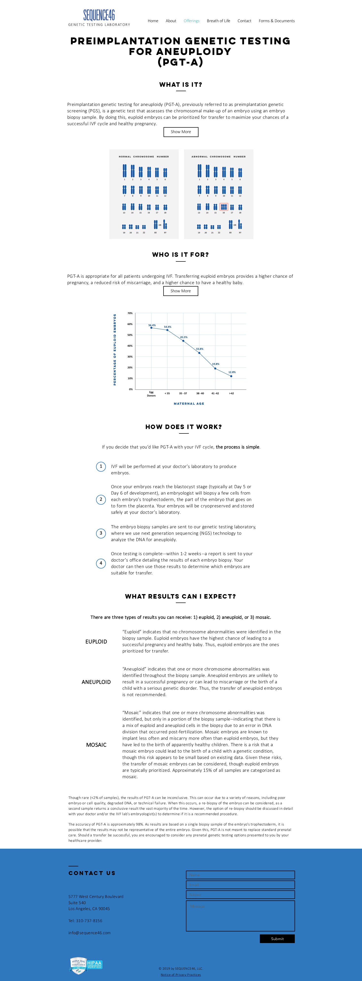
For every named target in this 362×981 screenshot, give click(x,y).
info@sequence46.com (89, 933)
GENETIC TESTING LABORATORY (99, 25)
